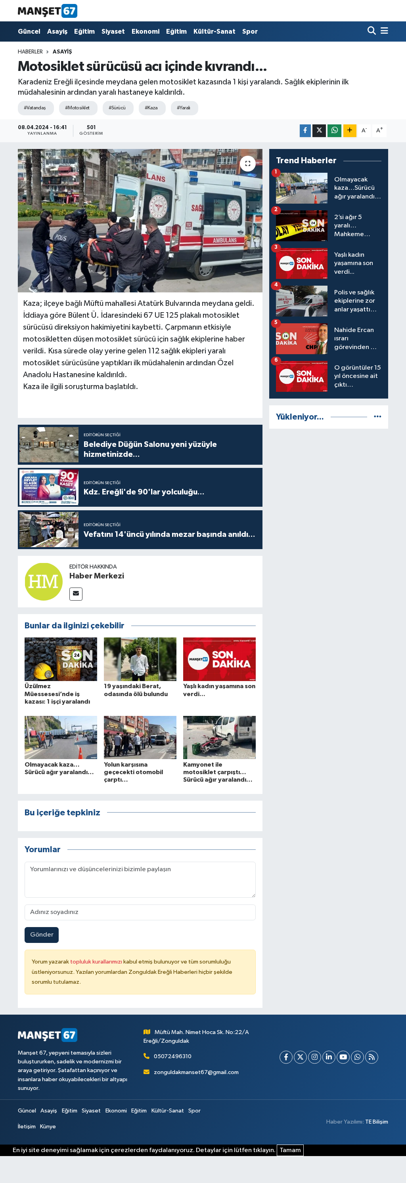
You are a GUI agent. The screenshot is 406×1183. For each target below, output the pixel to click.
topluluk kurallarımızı (96, 962)
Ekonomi (145, 31)
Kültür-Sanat (214, 31)
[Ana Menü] (383, 31)
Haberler (30, 52)
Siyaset (113, 31)
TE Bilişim (376, 1122)
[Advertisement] (328, 484)
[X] (300, 1057)
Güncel (29, 31)
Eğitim (84, 31)
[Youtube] (343, 1057)
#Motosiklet (77, 108)
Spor (250, 31)
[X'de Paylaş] (319, 130)
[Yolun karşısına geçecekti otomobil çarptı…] (140, 737)
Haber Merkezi (96, 576)
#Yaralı (183, 108)
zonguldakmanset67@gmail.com (196, 1072)
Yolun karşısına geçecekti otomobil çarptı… (133, 772)
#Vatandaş (35, 108)
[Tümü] (377, 417)
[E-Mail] (75, 594)
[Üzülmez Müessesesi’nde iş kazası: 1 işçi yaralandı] (61, 659)
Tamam (290, 1150)
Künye (48, 1127)
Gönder (42, 934)
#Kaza (151, 108)
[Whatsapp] (357, 1057)
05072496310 (173, 1056)
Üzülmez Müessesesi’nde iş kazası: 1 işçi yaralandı (57, 693)
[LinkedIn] (328, 1057)
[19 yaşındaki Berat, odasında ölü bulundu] (140, 659)
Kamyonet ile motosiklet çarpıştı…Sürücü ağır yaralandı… (218, 772)
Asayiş (57, 31)
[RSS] (371, 1057)
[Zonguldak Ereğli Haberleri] (47, 11)
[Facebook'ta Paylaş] (305, 130)
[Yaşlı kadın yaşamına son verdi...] (219, 659)
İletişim (27, 1127)
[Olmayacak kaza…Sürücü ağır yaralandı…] (61, 737)
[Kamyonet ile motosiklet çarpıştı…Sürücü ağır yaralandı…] (219, 737)
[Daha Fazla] (349, 130)
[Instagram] (314, 1057)
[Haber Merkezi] (44, 581)
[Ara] (372, 31)
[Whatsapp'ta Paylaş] (334, 130)
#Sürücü (117, 108)
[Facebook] (286, 1057)
